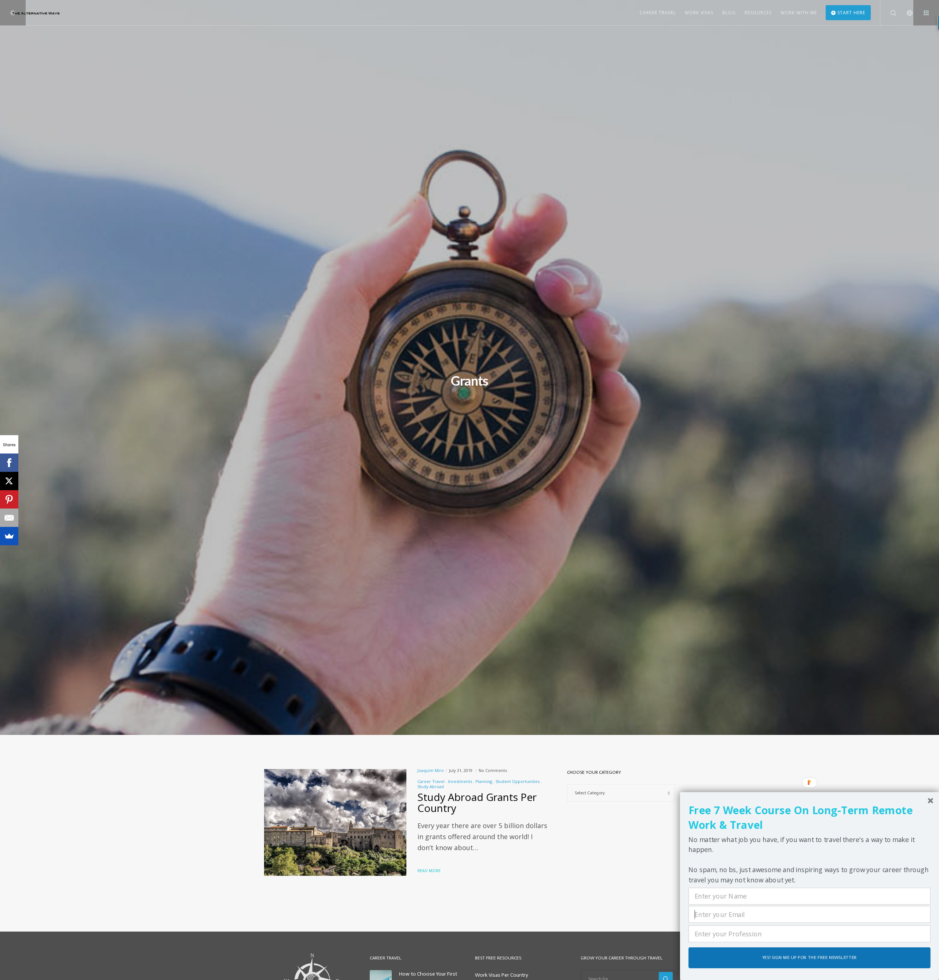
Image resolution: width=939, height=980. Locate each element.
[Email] (9, 518)
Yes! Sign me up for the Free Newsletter (809, 957)
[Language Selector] (905, 13)
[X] (9, 481)
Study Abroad (430, 786)
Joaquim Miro (430, 770)
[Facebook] (9, 462)
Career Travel (431, 781)
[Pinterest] (9, 499)
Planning (483, 781)
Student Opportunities (518, 781)
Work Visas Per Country (501, 975)
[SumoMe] (9, 536)
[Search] (888, 13)
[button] (809, 818)
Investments (460, 781)
